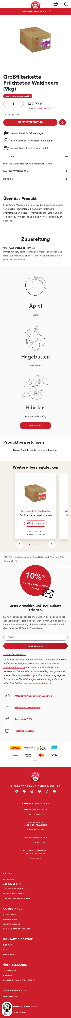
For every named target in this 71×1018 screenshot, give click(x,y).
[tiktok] (47, 791)
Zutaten (8, 156)
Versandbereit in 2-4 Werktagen (27, 133)
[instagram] (32, 791)
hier (16, 561)
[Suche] (66, 4)
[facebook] (24, 791)
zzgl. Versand (40, 534)
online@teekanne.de (14, 667)
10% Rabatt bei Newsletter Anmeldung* (32, 140)
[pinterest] (39, 791)
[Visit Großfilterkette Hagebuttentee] (35, 506)
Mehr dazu (35, 858)
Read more (35, 425)
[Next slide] (51, 544)
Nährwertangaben (15, 171)
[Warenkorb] (56, 4)
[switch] (7, 1013)
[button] (5, 4)
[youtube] (16, 791)
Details (8, 179)
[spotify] (54, 791)
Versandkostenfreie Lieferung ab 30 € (30, 148)
